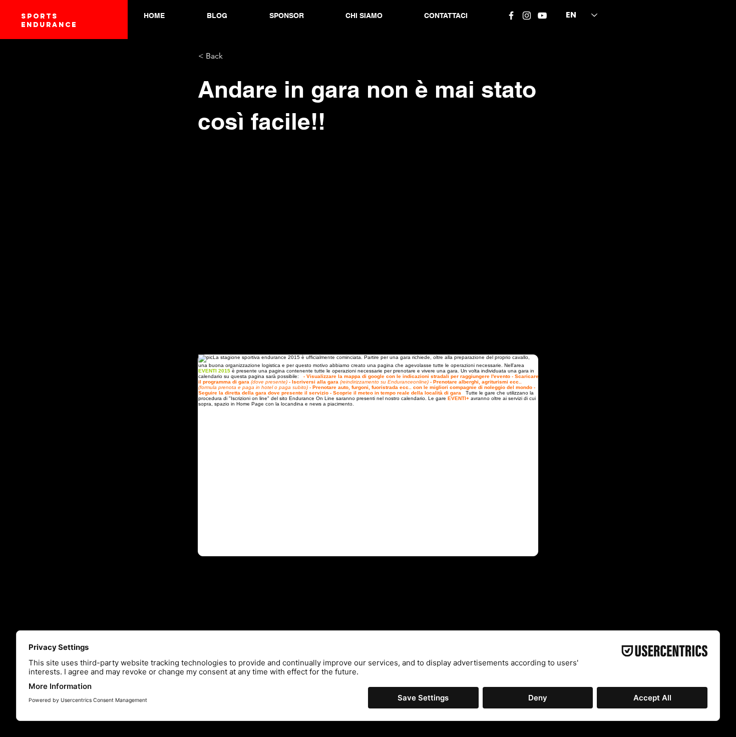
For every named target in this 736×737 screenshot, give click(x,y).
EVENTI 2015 (214, 371)
